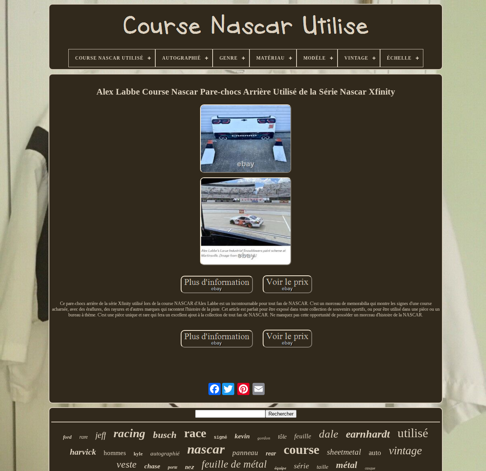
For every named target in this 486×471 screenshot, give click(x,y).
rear (271, 453)
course (301, 450)
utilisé (413, 433)
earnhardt (368, 434)
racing (129, 433)
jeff (100, 435)
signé (220, 437)
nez (189, 467)
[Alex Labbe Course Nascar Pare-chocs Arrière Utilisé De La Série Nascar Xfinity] (245, 139)
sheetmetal (344, 452)
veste (127, 464)
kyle (138, 454)
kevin (242, 436)
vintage (405, 450)
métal (346, 465)
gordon (263, 438)
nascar (206, 449)
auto (375, 453)
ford (67, 437)
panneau (245, 453)
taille (322, 467)
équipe (280, 468)
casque (370, 468)
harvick (83, 452)
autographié (165, 453)
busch (165, 435)
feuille (302, 436)
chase (152, 466)
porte (172, 467)
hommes (115, 453)
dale (328, 434)
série (301, 466)
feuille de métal (234, 464)
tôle (282, 436)
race (195, 433)
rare (83, 437)
